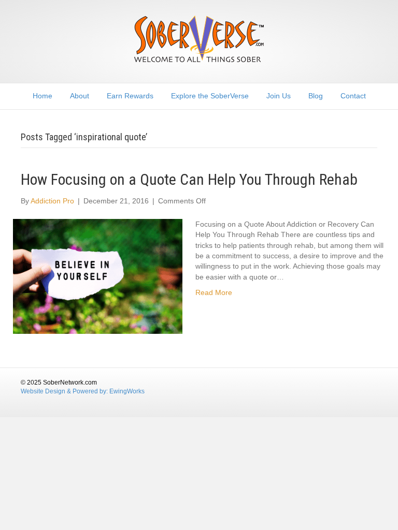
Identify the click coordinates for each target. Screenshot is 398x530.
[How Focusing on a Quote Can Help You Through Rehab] (97, 276)
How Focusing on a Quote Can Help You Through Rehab (189, 179)
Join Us (278, 96)
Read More (213, 292)
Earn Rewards (130, 96)
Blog (315, 96)
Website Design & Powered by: (65, 391)
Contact (353, 96)
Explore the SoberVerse (210, 96)
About (79, 96)
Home (42, 96)
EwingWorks (127, 391)
